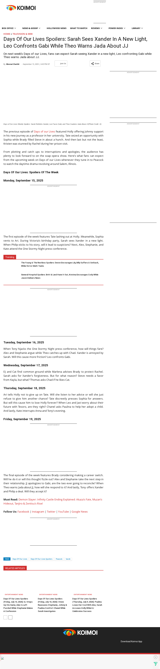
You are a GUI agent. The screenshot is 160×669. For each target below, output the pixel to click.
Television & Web (22, 33)
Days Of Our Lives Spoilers (41, 559)
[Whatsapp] (16, 553)
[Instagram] (12, 645)
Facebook (23, 511)
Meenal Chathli (12, 64)
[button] (95, 63)
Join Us (63, 63)
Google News (80, 511)
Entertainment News (14, 594)
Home (6, 33)
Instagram (38, 511)
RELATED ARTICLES (15, 568)
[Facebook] (5, 553)
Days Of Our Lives (19, 559)
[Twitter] (11, 553)
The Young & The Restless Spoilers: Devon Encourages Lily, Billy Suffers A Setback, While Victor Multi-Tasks (60, 264)
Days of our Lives (44, 131)
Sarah (68, 559)
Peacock (59, 559)
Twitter (51, 511)
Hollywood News (56, 28)
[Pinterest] (17, 645)
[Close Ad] (155, 657)
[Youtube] (25, 645)
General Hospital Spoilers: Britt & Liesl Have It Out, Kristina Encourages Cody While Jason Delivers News (59, 276)
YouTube (63, 511)
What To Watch (78, 28)
